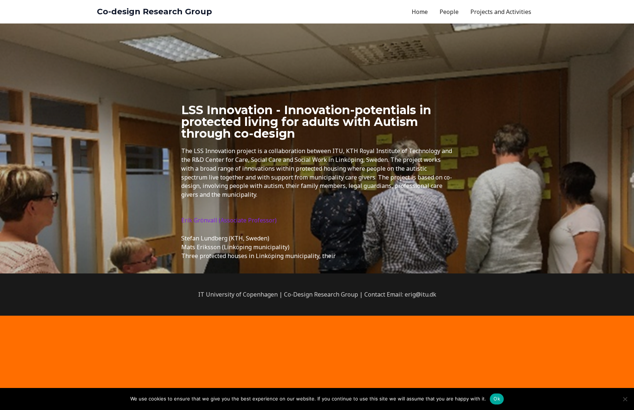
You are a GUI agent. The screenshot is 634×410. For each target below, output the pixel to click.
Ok (496, 399)
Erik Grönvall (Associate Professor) (229, 220)
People (449, 12)
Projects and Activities (500, 12)
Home (420, 12)
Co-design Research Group (154, 12)
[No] (624, 399)
